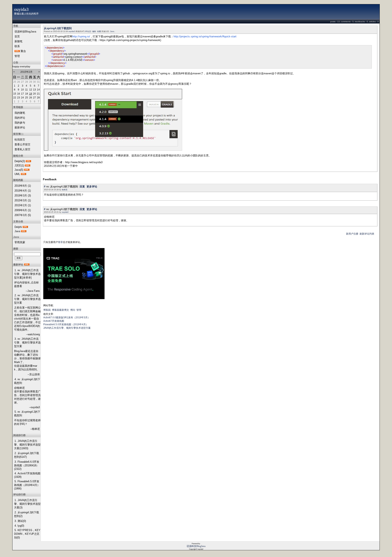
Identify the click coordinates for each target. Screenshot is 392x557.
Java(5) (18, 169)
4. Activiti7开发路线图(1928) (27, 475)
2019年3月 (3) (22, 195)
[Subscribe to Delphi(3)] (28, 161)
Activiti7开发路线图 (53, 321)
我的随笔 (19, 112)
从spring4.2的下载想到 (58, 28)
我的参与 (19, 122)
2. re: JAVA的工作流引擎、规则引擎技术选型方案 (27, 299)
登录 (60, 242)
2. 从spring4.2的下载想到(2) (26, 514)
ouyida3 (21, 9)
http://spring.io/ (81, 36)
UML (17, 174)
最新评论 (19, 127)
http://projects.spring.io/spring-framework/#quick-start (205, 36)
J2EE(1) (19, 165)
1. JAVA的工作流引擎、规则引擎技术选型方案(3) (27, 504)
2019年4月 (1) (22, 190)
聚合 (23, 51)
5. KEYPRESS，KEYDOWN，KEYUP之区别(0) (27, 534)
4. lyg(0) (19, 525)
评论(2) (88, 31)
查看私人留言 (22, 149)
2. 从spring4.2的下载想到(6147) (26, 455)
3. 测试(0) (20, 520)
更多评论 (92, 186)
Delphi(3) (19, 161)
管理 (17, 56)
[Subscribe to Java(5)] (27, 170)
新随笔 (18, 41)
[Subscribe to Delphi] (25, 227)
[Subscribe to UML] (23, 174)
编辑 (94, 31)
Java (17, 231)
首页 (17, 36)
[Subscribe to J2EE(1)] (27, 165)
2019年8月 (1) (22, 185)
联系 (17, 46)
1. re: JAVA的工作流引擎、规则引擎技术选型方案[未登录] (27, 274)
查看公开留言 (22, 144)
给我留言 (19, 139)
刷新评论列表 (367, 233)
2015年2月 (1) (22, 205)
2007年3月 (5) (22, 215)
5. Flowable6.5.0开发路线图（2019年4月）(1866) (27, 485)
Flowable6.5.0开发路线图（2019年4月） (65, 324)
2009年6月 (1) (22, 210)
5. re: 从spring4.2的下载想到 (27, 413)
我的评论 (19, 117)
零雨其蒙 (19, 242)
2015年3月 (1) (22, 200)
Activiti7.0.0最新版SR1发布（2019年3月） (66, 317)
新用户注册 (352, 233)
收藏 (99, 31)
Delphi (18, 226)
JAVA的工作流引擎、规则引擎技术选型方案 (67, 327)
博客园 (47, 310)
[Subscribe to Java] (24, 231)
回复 (82, 186)
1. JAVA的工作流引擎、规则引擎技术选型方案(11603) (27, 444)
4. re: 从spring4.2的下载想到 (27, 381)
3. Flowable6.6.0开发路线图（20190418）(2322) (26, 465)
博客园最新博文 (60, 310)
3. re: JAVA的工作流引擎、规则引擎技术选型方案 (27, 342)
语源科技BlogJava (25, 31)
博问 (72, 310)
